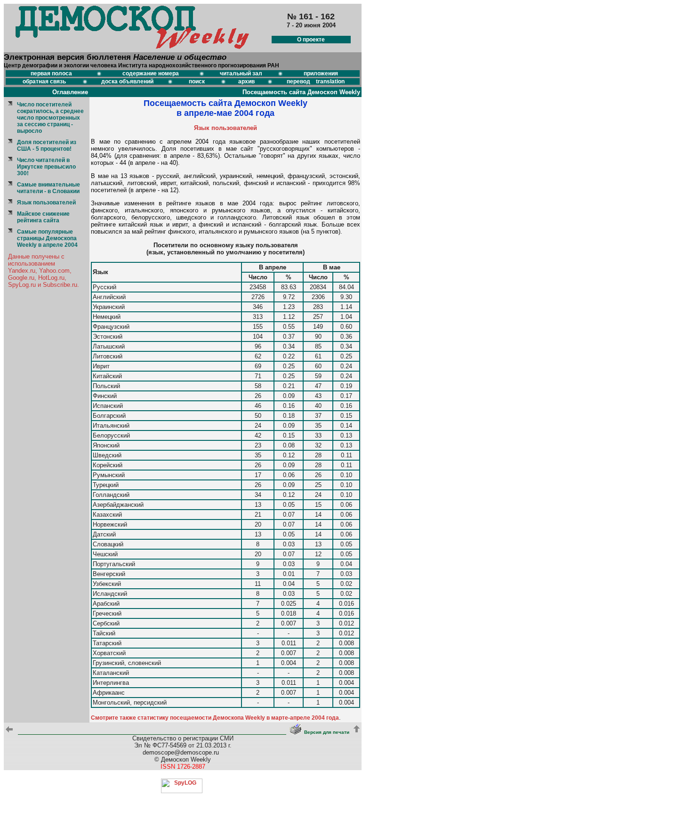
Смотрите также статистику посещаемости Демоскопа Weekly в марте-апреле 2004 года (215, 717)
